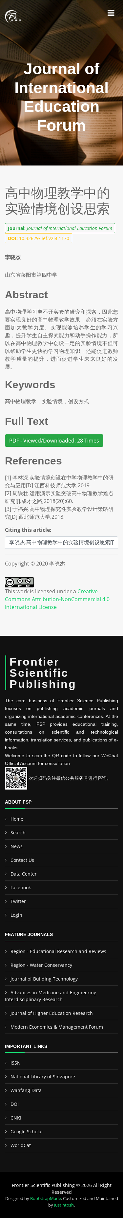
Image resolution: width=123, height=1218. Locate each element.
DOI (14, 1104)
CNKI (15, 1118)
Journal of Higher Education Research (51, 1013)
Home (16, 819)
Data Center (23, 874)
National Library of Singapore (42, 1076)
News (16, 846)
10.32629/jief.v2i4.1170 (38, 238)
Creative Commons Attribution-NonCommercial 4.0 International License (57, 599)
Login (16, 915)
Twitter (18, 901)
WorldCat (20, 1145)
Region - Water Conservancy (41, 965)
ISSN (15, 1063)
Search (18, 832)
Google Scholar (26, 1131)
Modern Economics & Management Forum (56, 1027)
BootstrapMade (45, 1198)
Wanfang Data (26, 1090)
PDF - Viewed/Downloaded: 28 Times (54, 440)
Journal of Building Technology (44, 979)
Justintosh (64, 1205)
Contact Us (22, 860)
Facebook (20, 887)
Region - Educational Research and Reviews (58, 951)
